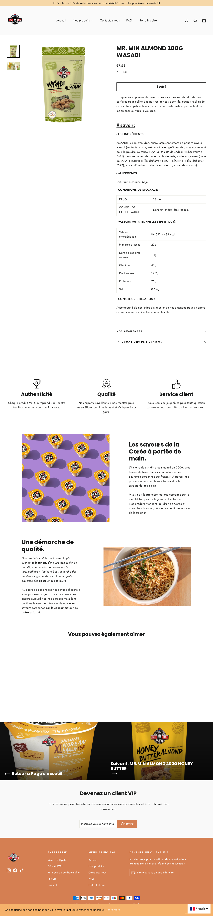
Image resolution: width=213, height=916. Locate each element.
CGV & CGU (55, 866)
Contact (52, 885)
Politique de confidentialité (64, 872)
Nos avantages (129, 331)
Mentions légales (57, 860)
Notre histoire (148, 20)
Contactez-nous (110, 20)
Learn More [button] (113, 910)
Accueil (61, 20)
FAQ (129, 20)
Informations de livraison (139, 341)
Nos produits (82, 20)
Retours (52, 879)
